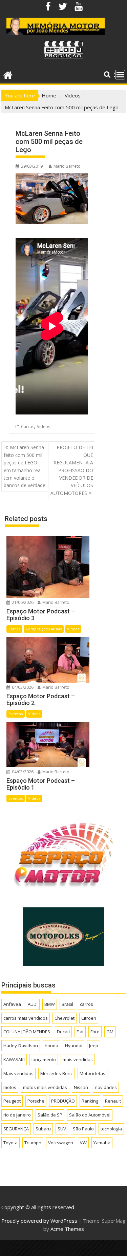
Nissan (81, 1087)
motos (9, 1087)
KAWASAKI (14, 1059)
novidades (106, 1087)
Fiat (80, 1032)
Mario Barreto (67, 166)
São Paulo (83, 1129)
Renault (113, 1101)
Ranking (90, 1101)
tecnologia (111, 1129)
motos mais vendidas (45, 1087)
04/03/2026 (22, 687)
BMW (49, 1004)
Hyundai (73, 1045)
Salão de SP (50, 1115)
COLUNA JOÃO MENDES (26, 1032)
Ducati (63, 1032)
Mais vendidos (18, 1073)
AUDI (33, 1004)
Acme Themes (67, 1228)
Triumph (32, 1143)
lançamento (43, 1059)
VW (83, 1143)
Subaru (43, 1129)
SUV (62, 1129)
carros (86, 1004)
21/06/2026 (22, 602)
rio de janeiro (17, 1115)
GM (109, 1032)
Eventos (15, 713)
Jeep (93, 1045)
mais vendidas (78, 1059)
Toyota (10, 1143)
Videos (43, 426)
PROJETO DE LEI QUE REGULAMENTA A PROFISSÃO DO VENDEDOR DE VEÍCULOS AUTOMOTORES (71, 470)
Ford (95, 1032)
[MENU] (120, 74)
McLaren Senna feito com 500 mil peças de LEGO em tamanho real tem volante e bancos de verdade (24, 466)
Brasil (67, 1004)
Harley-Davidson (20, 1045)
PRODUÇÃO (63, 1101)
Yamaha (101, 1143)
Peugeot (12, 1101)
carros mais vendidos (25, 1018)
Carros (27, 426)
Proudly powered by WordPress (39, 1220)
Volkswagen (60, 1143)
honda (51, 1045)
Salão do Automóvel (89, 1115)
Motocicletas (92, 1073)
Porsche (35, 1101)
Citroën (88, 1018)
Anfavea (12, 1004)
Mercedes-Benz (56, 1073)
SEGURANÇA (16, 1129)
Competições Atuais (44, 628)
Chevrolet (65, 1018)
